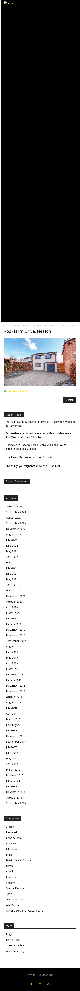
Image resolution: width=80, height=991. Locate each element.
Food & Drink (14, 838)
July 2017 (11, 747)
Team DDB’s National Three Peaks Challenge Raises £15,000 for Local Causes (36, 446)
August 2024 (13, 517)
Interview (11, 849)
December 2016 (15, 786)
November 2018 (15, 691)
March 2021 (13, 590)
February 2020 (14, 618)
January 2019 (14, 680)
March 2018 (13, 719)
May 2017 (12, 758)
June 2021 (12, 573)
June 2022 (12, 545)
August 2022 (13, 534)
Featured (11, 832)
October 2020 (14, 601)
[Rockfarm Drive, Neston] (40, 385)
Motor (10, 854)
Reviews (11, 877)
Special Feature (15, 888)
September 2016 (16, 803)
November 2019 (15, 635)
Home (7, 325)
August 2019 (13, 646)
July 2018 (11, 708)
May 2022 (12, 551)
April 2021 (12, 585)
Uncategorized (14, 899)
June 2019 (12, 652)
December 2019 (15, 629)
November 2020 (15, 596)
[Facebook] (31, 984)
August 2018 (13, 702)
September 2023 (16, 523)
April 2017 (12, 764)
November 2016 (15, 792)
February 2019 (14, 674)
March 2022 (13, 562)
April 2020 (12, 607)
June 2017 (12, 753)
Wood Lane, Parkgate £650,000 (30, 325)
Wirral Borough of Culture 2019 (25, 910)
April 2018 (12, 713)
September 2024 (16, 512)
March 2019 (13, 669)
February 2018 (14, 725)
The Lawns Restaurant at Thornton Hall (29, 457)
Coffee (10, 826)
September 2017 (16, 741)
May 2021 (12, 579)
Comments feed (15, 945)
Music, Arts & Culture (18, 860)
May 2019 (12, 657)
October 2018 (14, 697)
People (10, 871)
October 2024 (14, 506)
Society (10, 882)
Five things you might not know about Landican (33, 466)
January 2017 (14, 781)
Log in (9, 934)
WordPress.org (15, 951)
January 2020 (14, 624)
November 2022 (15, 529)
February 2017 (14, 775)
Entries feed (13, 940)
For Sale (11, 843)
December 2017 (15, 730)
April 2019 (12, 663)
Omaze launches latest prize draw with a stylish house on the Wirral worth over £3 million (39, 435)
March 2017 (13, 769)
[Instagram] (40, 984)
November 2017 (15, 736)
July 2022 (11, 540)
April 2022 (12, 557)
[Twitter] (48, 984)
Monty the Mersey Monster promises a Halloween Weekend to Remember (41, 423)
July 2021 (11, 568)
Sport (9, 894)
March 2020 (13, 613)
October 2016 (14, 797)
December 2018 (15, 685)
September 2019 (16, 641)
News (9, 866)
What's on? (12, 905)
